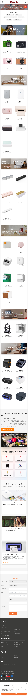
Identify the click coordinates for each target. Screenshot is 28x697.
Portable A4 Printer (5, 635)
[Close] (26, 683)
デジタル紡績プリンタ (5, 631)
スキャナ (2, 629)
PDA (2, 633)
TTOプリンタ (17, 629)
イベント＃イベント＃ (5, 644)
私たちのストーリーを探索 (7, 429)
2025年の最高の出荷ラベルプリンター (11, 554)
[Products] (3, 2)
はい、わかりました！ (14, 693)
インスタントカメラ (10, 14)
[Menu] (25, 2)
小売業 (15, 656)
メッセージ (16, 646)
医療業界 (16, 657)
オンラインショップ (18, 642)
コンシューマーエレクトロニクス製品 (20, 627)
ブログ (2, 648)
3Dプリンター (9, 19)
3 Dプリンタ (16, 631)
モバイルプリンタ (4, 627)
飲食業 (2, 656)
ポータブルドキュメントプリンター (10, 17)
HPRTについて (4, 642)
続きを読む (5, 537)
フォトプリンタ (17, 633)
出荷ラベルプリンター (17, 19)
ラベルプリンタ (17, 625)
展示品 (2, 646)
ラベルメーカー (21, 17)
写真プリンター (18, 14)
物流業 (2, 657)
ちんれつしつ (17, 644)
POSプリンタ (3, 625)
